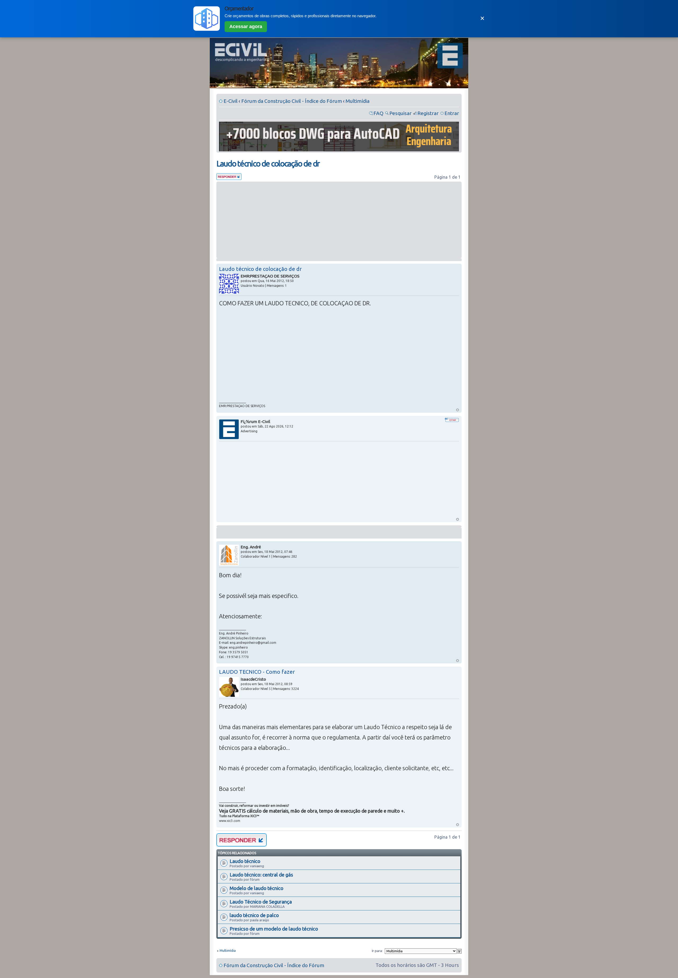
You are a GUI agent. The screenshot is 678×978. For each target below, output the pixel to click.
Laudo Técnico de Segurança (261, 901)
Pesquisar (400, 113)
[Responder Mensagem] (229, 178)
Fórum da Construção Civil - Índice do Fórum (291, 101)
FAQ (378, 113)
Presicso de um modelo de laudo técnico (274, 928)
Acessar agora (245, 26)
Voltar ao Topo (457, 409)
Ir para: (377, 951)
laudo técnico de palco (254, 915)
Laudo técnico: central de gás (261, 874)
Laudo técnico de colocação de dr (267, 163)
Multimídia (357, 101)
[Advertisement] (339, 220)
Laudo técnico (245, 861)
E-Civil (231, 101)
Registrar (428, 113)
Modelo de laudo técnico (256, 888)
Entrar (451, 113)
